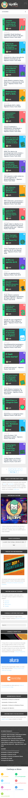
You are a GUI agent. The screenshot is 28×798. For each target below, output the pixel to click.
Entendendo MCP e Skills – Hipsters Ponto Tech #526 (12, 106)
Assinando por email (6, 758)
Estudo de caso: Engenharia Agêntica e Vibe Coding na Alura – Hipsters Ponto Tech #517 (13, 322)
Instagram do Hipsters (8, 708)
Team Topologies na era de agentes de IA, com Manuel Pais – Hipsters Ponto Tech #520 (13, 251)
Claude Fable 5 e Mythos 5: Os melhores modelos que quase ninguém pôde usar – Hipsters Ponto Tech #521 (13, 226)
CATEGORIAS (5, 11)
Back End (7, 602)
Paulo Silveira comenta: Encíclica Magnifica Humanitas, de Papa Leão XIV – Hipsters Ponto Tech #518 (14, 297)
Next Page (13, 472)
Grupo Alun (10, 484)
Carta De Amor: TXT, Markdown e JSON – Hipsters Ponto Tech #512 (13, 436)
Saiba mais (16, 489)
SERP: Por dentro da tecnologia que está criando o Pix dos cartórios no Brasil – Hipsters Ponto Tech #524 (13, 154)
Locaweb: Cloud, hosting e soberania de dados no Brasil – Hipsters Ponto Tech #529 (14, 35)
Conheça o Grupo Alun (20, 651)
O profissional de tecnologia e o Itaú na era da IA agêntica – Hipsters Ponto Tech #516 (13, 345)
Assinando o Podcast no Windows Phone (13, 705)
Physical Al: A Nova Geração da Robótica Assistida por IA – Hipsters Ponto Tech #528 (14, 58)
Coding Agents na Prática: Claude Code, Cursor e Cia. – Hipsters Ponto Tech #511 (13, 460)
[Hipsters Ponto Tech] (9, 4)
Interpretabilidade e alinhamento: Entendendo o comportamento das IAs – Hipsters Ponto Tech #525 (13, 129)
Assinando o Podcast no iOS (9, 702)
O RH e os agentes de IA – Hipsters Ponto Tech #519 (12, 274)
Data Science (8, 604)
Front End (7, 601)
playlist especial (5, 719)
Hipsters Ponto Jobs (20, 618)
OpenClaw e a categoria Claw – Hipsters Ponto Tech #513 (14, 414)
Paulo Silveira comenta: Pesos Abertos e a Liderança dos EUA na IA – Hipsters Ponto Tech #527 (14, 83)
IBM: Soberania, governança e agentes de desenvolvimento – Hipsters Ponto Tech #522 (14, 202)
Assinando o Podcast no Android (10, 699)
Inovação (7, 606)
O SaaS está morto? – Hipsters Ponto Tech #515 (14, 368)
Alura (4, 484)
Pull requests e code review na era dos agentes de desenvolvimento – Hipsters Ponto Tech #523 (14, 178)
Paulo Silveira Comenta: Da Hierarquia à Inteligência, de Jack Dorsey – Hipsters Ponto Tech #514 (13, 391)
